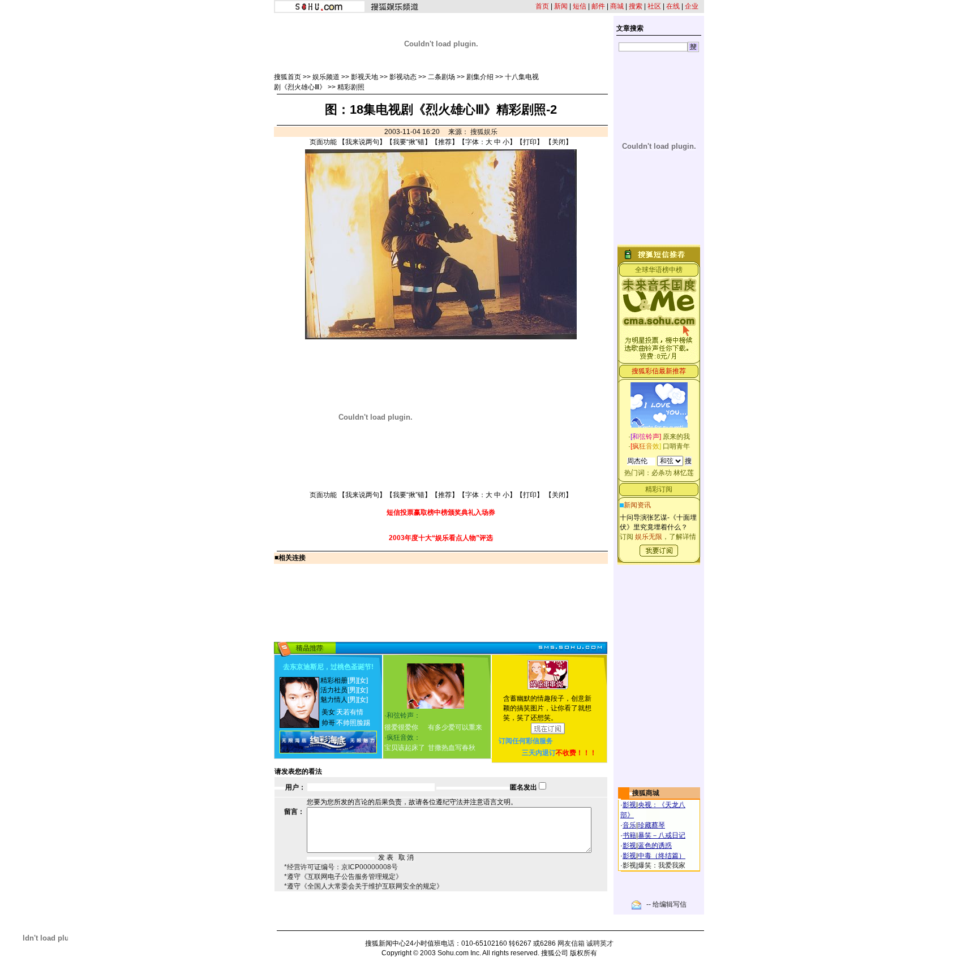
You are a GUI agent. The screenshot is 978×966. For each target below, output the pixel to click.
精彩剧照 (350, 87)
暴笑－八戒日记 (661, 835)
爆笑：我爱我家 (661, 865)
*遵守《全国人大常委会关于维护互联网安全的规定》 (363, 886)
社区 (654, 6)
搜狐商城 (645, 793)
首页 (542, 6)
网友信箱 (571, 943)
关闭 (558, 142)
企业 (691, 6)
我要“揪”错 (408, 142)
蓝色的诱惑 (655, 845)
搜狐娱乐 (483, 132)
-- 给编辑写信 (666, 904)
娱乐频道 (326, 77)
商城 (617, 6)
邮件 (598, 6)
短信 (579, 6)
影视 (629, 805)
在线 (673, 6)
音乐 (629, 825)
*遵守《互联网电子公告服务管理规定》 (343, 877)
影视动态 (403, 77)
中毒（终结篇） (661, 856)
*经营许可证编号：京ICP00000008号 (341, 867)
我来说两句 (362, 142)
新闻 (561, 6)
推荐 (445, 142)
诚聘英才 (600, 943)
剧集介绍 (480, 77)
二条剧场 (441, 77)
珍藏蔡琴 (651, 825)
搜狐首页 (287, 77)
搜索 (635, 6)
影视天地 (364, 77)
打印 (530, 142)
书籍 (629, 835)
